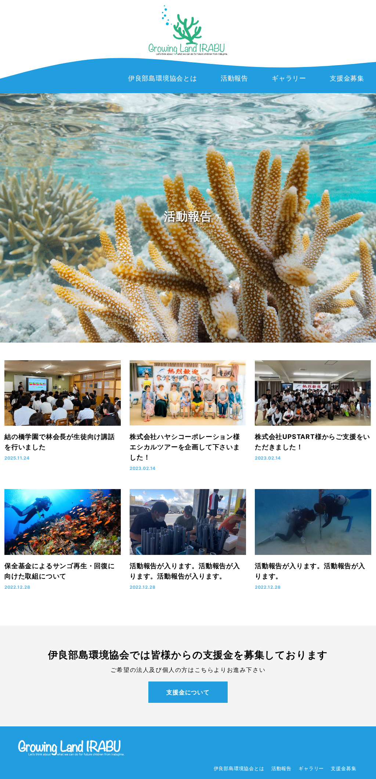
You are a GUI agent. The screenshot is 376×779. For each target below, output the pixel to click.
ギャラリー (311, 768)
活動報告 (281, 768)
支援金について (188, 692)
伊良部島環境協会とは (239, 768)
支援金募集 (343, 768)
